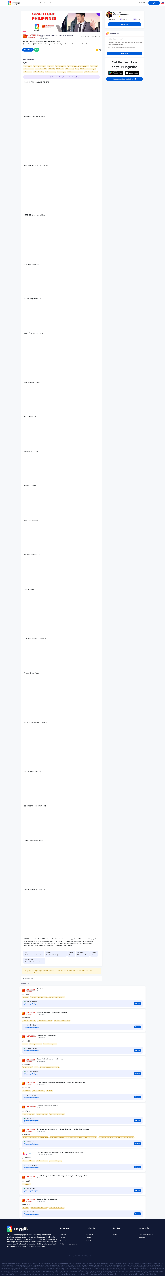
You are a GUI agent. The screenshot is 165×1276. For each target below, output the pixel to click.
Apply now (77, 77)
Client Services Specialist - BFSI (47, 1035)
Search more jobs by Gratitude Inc (123, 79)
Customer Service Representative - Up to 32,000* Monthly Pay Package (60, 1152)
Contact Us (47, 3)
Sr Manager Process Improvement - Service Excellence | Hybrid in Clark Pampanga (63, 1129)
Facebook (90, 1234)
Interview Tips (38, 3)
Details (137, 1003)
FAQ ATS (115, 1234)
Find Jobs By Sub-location (68, 1244)
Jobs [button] (29, 3)
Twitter (89, 1238)
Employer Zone (142, 3)
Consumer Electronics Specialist (47, 1199)
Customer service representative (47, 1106)
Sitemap (142, 1238)
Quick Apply (28, 50)
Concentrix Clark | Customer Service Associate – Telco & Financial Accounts (61, 1082)
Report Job (28, 978)
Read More (124, 53)
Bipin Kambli (117, 13)
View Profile (124, 24)
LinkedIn (89, 1241)
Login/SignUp (154, 3)
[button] (162, 3)
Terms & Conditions (146, 1234)
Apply (36, 50)
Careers (62, 1238)
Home (25, 3)
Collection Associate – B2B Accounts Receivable (52, 1012)
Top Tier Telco (41, 989)
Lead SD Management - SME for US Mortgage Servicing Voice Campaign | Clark (62, 1176)
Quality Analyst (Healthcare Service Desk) (50, 1059)
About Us (63, 1234)
